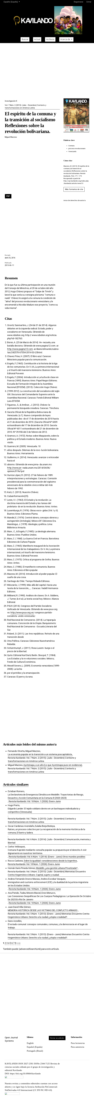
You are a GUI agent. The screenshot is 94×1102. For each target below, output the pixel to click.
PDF (8, 196)
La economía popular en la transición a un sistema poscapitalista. (40, 754)
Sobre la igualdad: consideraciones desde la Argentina (50, 860)
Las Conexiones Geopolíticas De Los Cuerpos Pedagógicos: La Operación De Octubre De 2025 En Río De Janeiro (49, 898)
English (30, 1043)
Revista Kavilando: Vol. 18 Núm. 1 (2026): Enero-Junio (35, 801)
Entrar (89, 2)
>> (19, 943)
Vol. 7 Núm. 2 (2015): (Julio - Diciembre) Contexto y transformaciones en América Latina (25, 106)
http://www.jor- (14, 467)
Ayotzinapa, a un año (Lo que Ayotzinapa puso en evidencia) (52, 765)
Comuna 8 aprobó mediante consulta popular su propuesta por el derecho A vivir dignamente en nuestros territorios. (47, 852)
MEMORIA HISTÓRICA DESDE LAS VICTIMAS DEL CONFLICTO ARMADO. (43, 910)
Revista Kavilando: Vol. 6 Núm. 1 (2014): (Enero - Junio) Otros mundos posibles (47, 856)
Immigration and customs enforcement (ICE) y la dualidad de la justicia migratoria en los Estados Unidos (48, 884)
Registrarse (78, 2)
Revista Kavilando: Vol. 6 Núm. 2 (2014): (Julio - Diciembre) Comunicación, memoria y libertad (49, 841)
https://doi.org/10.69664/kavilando (25, 1073)
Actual (37, 39)
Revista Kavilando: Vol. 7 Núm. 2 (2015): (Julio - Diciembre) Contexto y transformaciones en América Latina (42, 759)
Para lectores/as (78, 1043)
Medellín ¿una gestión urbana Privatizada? (56, 868)
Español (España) (34, 1047)
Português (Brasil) (35, 1051)
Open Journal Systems (11, 1039)
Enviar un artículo (57, 1038)
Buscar (25, 39)
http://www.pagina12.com (20, 349)
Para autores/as (77, 1047)
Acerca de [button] (65, 39)
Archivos (50, 39)
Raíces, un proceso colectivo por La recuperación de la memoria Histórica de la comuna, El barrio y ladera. (46, 831)
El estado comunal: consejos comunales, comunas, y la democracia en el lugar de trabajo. (48, 926)
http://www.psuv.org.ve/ (22, 612)
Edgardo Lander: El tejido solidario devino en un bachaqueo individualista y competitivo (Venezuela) (44, 810)
